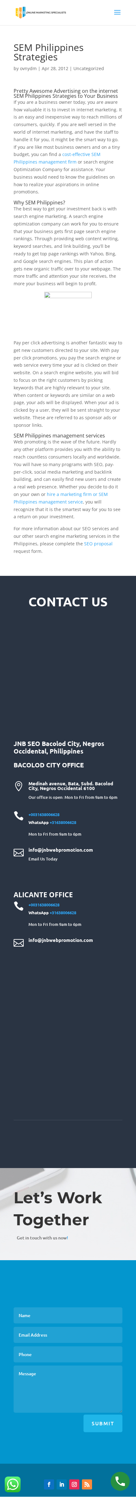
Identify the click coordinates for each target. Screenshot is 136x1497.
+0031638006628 (43, 814)
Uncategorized (88, 68)
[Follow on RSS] (87, 1484)
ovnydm (28, 68)
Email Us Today (43, 859)
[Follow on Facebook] (49, 1484)
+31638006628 (63, 822)
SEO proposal (98, 544)
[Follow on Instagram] (74, 1484)
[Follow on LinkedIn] (62, 1484)
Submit (103, 1423)
